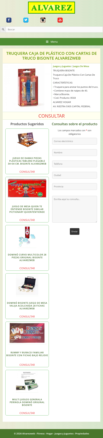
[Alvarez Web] (51, 7)
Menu (54, 41)
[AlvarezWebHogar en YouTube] (60, 19)
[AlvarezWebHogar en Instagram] (43, 19)
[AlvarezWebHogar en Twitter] (26, 19)
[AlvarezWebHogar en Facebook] (8, 19)
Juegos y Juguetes (62, 66)
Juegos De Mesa (81, 66)
